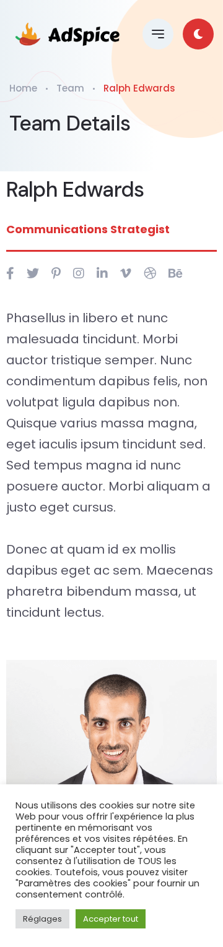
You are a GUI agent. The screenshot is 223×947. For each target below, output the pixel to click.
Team (70, 88)
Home (23, 88)
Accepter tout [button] (110, 919)
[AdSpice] (68, 34)
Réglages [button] (42, 919)
